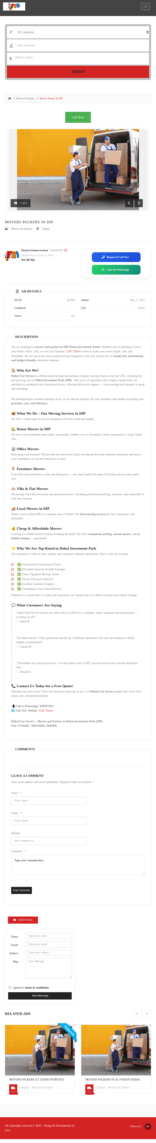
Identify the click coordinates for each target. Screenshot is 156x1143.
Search (78, 72)
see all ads (28, 259)
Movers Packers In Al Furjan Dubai (112, 1079)
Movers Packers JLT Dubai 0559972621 (36, 1079)
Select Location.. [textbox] (25, 57)
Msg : (16, 961)
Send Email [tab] (25, 920)
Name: (16, 793)
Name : (15, 936)
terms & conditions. (37, 987)
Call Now (78, 117)
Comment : (18, 851)
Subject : (14, 953)
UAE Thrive (73, 351)
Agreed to (31, 987)
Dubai (46, 228)
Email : (16, 813)
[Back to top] (143, 1118)
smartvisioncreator (34, 250)
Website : (16, 833)
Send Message (40, 995)
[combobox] (78, 59)
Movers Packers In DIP (29, 222)
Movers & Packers (25, 98)
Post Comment (21, 890)
